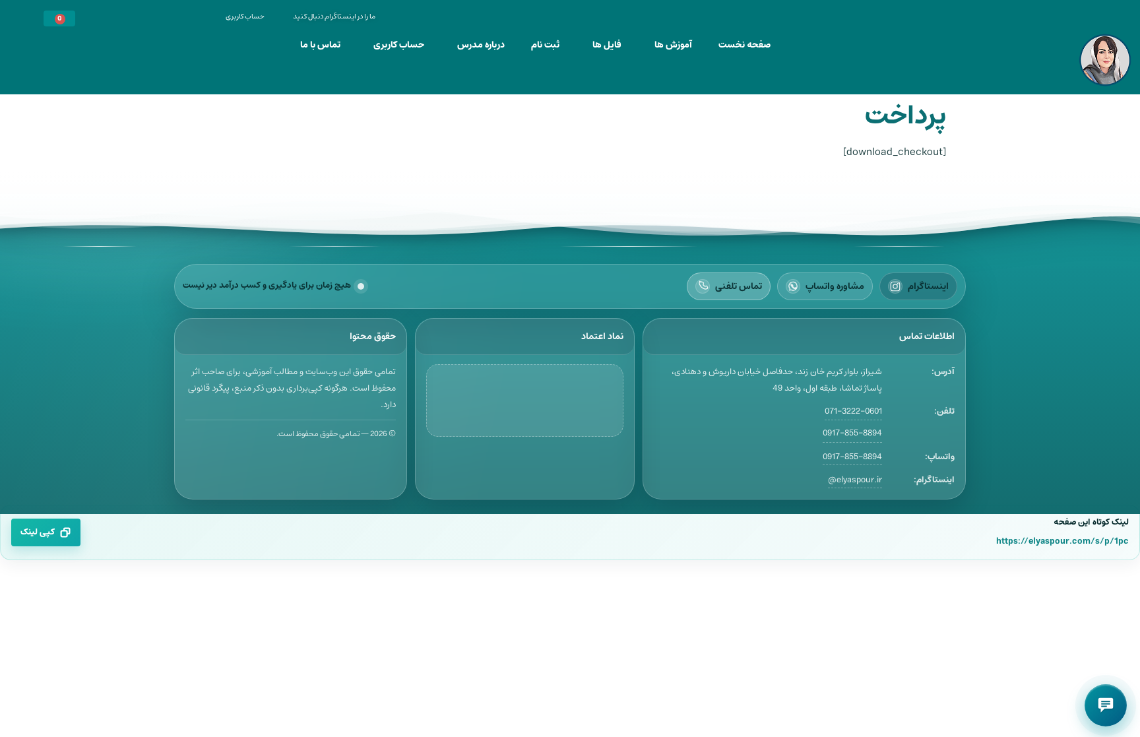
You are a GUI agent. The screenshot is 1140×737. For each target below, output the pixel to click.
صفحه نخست (744, 45)
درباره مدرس (481, 45)
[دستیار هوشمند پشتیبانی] (1106, 705)
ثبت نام (545, 45)
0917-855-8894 (852, 433)
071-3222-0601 (853, 411)
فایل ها (606, 45)
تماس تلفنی (738, 286)
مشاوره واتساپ (835, 286)
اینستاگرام (928, 286)
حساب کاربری (398, 45)
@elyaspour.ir (855, 480)
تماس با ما (320, 45)
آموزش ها (673, 45)
